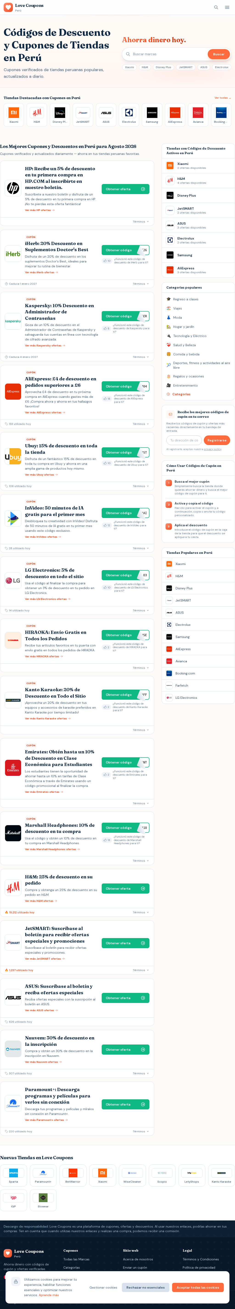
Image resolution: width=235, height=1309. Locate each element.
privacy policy (212, 449)
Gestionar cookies (103, 1287)
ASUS (203, 67)
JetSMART (186, 67)
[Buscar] (216, 7)
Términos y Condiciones (201, 1259)
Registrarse (217, 440)
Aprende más (49, 1295)
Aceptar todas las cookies (198, 1287)
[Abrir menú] (227, 7)
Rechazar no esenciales (145, 1287)
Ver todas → (223, 98)
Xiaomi (129, 67)
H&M (145, 67)
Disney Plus (163, 67)
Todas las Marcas (76, 1259)
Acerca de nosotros (138, 1259)
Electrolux (221, 67)
